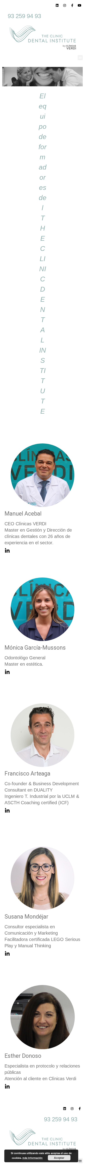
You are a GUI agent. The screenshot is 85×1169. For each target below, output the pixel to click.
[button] (80, 57)
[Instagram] (64, 5)
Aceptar (59, 1158)
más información (32, 1158)
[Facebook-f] (72, 5)
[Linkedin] (57, 5)
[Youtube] (79, 5)
